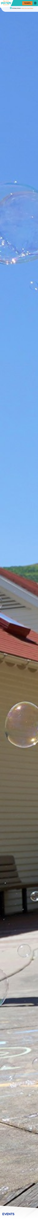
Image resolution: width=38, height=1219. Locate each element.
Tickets (27, 3)
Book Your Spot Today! (27, 8)
